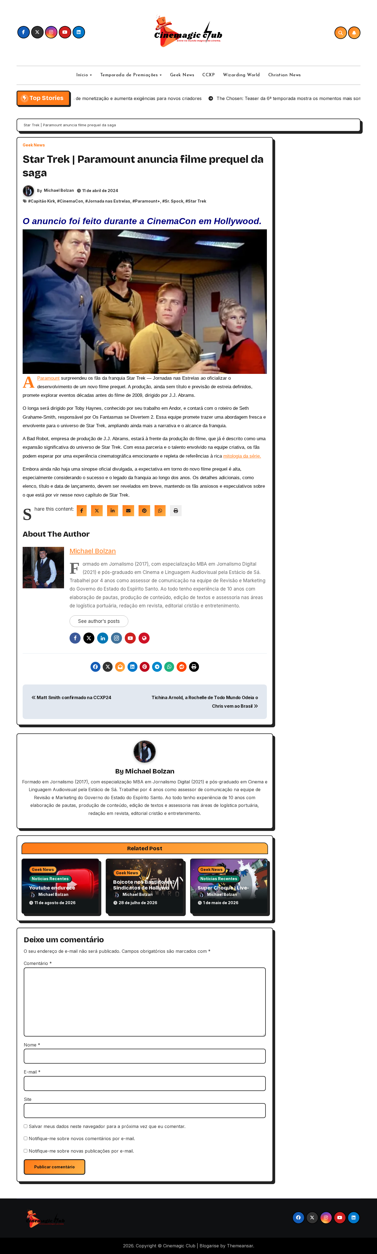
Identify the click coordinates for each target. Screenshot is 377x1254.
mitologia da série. (242, 456)
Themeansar (240, 1245)
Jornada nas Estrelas (109, 201)
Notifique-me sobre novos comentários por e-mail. (82, 1138)
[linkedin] (112, 510)
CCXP (208, 75)
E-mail (32, 1072)
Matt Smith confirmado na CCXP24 (73, 697)
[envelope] (128, 510)
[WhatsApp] (160, 510)
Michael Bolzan (59, 190)
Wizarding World (241, 75)
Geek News (182, 75)
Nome (32, 1045)
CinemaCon (71, 201)
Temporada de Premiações (129, 75)
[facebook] (82, 510)
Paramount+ (147, 201)
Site (27, 1099)
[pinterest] (144, 510)
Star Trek (197, 201)
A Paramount (48, 378)
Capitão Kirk (43, 201)
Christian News (284, 75)
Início (82, 75)
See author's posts (99, 621)
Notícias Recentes (50, 878)
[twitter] (97, 510)
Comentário (38, 963)
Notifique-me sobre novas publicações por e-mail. (81, 1151)
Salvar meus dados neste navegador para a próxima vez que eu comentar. (107, 1126)
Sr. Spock (174, 201)
